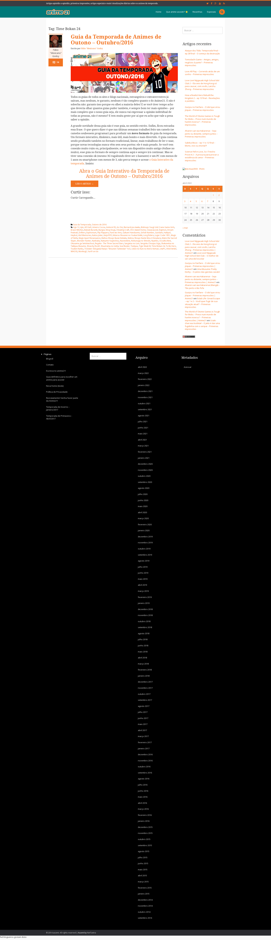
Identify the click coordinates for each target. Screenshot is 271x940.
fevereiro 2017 (145, 742)
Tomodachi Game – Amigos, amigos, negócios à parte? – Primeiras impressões (202, 62)
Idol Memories (84, 235)
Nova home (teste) (55, 385)
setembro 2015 (145, 845)
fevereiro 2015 (145, 887)
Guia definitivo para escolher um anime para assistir (61, 378)
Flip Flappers (103, 232)
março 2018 (143, 663)
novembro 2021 (145, 397)
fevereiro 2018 (145, 669)
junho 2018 (143, 645)
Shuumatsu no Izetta (110, 246)
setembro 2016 (145, 772)
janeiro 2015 (143, 893)
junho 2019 (143, 572)
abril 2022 (142, 367)
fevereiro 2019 (145, 597)
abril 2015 (142, 875)
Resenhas (197, 11)
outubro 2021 (144, 403)
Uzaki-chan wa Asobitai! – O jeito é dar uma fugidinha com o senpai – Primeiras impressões (202, 325)
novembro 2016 (145, 760)
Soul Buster (125, 246)
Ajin (82, 227)
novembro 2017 (145, 687)
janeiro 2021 (143, 457)
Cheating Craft (122, 230)
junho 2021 (143, 427)
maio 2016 (142, 796)
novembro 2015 (145, 833)
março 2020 (143, 518)
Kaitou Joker (97, 235)
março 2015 (143, 881)
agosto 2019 (143, 560)
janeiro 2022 (143, 385)
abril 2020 (142, 512)
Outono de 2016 (99, 224)
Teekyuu (134, 246)
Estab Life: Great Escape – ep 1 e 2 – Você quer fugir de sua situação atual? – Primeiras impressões (202, 303)
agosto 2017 (143, 706)
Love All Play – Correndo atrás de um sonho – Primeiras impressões (202, 73)
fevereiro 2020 (145, 524)
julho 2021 (142, 421)
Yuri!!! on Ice (93, 251)
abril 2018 (142, 657)
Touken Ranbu (77, 248)
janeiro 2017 (143, 748)
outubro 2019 (144, 548)
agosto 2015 (143, 851)
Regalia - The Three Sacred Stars (109, 243)
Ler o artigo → (84, 183)
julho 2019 (142, 566)
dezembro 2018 (145, 609)
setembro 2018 (145, 627)
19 (58, 62)
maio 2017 (142, 724)
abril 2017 (142, 730)
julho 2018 (142, 639)
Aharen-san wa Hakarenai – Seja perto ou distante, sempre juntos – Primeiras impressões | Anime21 (201, 279)
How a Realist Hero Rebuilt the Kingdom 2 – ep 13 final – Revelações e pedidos (202, 98)
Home (158, 11)
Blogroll (49, 358)
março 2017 (143, 736)
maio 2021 (142, 433)
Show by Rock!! (93, 246)
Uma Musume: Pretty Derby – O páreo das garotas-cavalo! (202, 270)
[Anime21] (58, 11)
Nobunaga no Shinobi (140, 240)
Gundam (159, 232)
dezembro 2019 (145, 536)
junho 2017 (143, 718)
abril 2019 (142, 584)
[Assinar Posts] (188, 168)
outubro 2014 (144, 911)
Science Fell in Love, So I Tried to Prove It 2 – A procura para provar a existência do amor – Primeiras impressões (202, 156)
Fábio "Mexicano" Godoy (56, 53)
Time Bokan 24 (158, 246)
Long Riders (148, 235)
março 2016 (143, 809)
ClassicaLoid (152, 230)
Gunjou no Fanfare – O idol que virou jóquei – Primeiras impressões (202, 108)
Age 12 (76, 227)
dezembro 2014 (145, 899)
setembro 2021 (145, 409)
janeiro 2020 (143, 530)
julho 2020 (142, 494)
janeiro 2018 (143, 675)
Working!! (82, 251)
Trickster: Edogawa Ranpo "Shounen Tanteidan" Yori (107, 248)
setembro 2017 (145, 700)
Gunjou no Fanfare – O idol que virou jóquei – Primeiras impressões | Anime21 (202, 266)
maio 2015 (142, 869)
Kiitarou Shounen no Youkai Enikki (127, 235)
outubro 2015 (144, 839)
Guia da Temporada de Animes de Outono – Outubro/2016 (116, 40)
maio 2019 (142, 579)
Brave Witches (77, 230)
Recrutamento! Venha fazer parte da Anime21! (62, 399)
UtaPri (162, 248)
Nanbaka (96, 240)
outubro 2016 (144, 766)
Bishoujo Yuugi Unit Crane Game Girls (157, 227)
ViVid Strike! (171, 248)
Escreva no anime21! (56, 370)
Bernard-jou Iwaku (132, 227)
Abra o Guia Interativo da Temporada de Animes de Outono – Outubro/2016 (124, 173)
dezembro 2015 (145, 827)
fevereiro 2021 (145, 451)
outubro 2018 (144, 621)
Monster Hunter (84, 240)
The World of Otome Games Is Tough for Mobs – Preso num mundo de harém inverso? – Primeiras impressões (202, 120)
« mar (185, 227)
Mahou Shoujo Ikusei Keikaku (114, 238)
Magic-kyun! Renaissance (90, 238)
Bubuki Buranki (91, 230)
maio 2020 (142, 506)
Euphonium (91, 232)
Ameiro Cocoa (98, 227)
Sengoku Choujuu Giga (150, 243)
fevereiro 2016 (145, 814)
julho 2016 (142, 784)
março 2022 (143, 373)
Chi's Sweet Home (138, 230)
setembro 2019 (145, 554)
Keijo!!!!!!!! (108, 235)
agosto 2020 (143, 488)
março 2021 (143, 445)
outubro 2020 (144, 476)
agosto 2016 (143, 778)
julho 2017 (142, 712)
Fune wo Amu (116, 232)
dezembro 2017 (145, 681)
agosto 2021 (143, 415)
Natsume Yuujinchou (110, 240)
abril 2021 (142, 439)
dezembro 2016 (145, 754)
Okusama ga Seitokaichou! (82, 243)
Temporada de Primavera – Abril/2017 (59, 417)
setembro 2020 (145, 482)
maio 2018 (142, 651)
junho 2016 (143, 790)
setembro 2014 (145, 917)
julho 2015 (142, 857)
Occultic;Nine (165, 240)
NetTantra (91, 932)
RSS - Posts (199, 168)
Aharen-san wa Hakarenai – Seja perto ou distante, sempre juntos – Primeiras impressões (201, 133)
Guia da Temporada (82, 224)
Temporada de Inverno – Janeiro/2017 (58, 408)
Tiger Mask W (145, 246)
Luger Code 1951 (162, 235)
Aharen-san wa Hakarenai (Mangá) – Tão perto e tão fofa (202, 286)
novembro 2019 (145, 542)
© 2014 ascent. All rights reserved (61, 932)
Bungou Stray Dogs (106, 230)
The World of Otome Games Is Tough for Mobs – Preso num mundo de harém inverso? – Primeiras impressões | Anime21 (202, 316)
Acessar (187, 367)
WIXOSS (74, 251)
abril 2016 (142, 802)
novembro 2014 (145, 905)
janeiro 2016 (143, 821)
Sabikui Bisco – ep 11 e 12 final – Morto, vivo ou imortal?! (200, 144)
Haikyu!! (167, 232)
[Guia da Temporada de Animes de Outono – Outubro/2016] (124, 72)
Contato (50, 364)
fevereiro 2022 (145, 379)
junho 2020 (143, 500)
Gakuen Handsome (131, 232)
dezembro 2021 (145, 391)
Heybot (74, 235)
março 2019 (143, 591)
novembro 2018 (145, 615)
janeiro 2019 (143, 603)
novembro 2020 (145, 469)
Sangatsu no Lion (131, 243)
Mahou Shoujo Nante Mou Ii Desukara (144, 238)
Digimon (162, 230)
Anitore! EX (111, 227)
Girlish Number (147, 232)
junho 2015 (143, 863)
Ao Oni (120, 227)
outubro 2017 (144, 693)
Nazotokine (125, 240)
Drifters (82, 232)
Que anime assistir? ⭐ (177, 11)
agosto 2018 (143, 633)
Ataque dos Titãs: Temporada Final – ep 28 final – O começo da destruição (202, 52)
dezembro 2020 (145, 463)
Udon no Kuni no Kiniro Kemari (145, 248)
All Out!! (88, 227)
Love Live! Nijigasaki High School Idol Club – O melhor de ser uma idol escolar (201, 255)
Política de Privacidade (57, 391)
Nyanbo (154, 240)
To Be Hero (171, 246)
